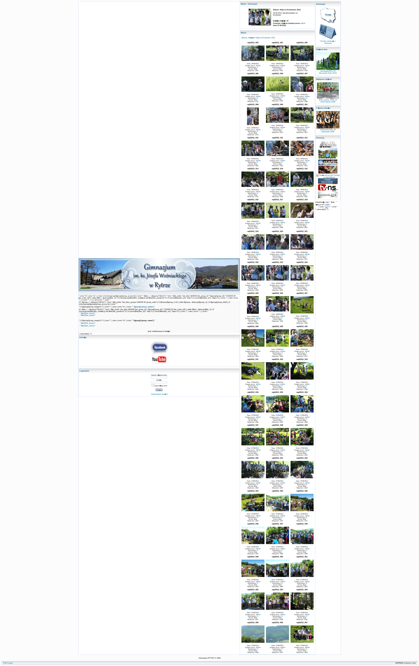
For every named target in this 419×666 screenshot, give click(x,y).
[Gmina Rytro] (328, 159)
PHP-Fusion (8, 663)
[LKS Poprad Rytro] (328, 173)
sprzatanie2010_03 (328, 71)
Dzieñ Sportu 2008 (327, 102)
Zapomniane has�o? (159, 394)
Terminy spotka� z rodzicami (328, 42)
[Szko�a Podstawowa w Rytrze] (328, 148)
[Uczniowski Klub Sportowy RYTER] (328, 165)
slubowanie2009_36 (328, 130)
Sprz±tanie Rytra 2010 (328, 73)
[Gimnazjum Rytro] (159, 354)
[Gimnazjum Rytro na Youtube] (159, 365)
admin (303, 23)
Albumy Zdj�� (247, 38)
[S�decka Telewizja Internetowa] (328, 191)
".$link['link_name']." (87, 313)
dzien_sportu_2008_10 (328, 100)
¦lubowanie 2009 (327, 132)
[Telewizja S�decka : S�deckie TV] (328, 198)
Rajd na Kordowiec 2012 (265, 38)
